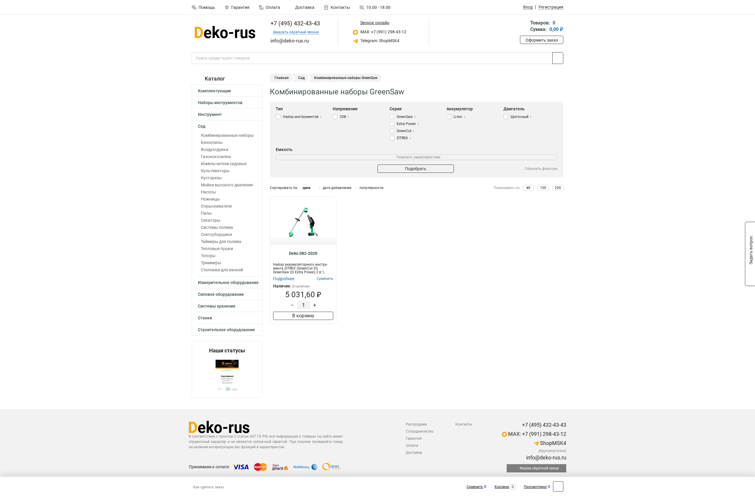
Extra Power (408, 124)
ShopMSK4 (552, 443)
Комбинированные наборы (227, 135)
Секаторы (210, 220)
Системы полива (217, 227)
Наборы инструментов (220, 102)
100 (543, 188)
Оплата (273, 7)
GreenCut (406, 131)
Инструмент (210, 114)
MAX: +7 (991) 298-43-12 (383, 31)
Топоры (208, 255)
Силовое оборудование (221, 294)
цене (306, 188)
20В (344, 117)
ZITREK (404, 138)
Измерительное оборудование (228, 282)
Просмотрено (535, 487)
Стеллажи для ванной (222, 269)
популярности (371, 188)
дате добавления (337, 188)
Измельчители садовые (224, 163)
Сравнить (475, 487)
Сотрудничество (420, 431)
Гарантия (240, 7)
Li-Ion (459, 117)
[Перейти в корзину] (524, 27)
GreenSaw (406, 117)
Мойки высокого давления (227, 185)
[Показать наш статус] (227, 375)
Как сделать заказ (208, 487)
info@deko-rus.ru (545, 457)
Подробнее (283, 278)
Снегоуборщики (216, 234)
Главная (282, 78)
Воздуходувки (214, 149)
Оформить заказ (542, 40)
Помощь (206, 7)
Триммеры (211, 262)
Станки (205, 318)
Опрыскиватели (216, 206)
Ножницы (210, 199)
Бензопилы (212, 142)
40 (528, 188)
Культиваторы (215, 170)
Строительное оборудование (226, 329)
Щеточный (521, 117)
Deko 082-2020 (303, 253)
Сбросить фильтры (541, 169)
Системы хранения (216, 306)
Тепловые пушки (217, 248)
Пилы (206, 213)
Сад (202, 126)
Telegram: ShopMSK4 (379, 40)
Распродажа (416, 424)
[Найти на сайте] (557, 58)
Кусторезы (211, 177)
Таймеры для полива (221, 241)
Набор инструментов (302, 117)
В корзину (303, 315)
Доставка (304, 7)
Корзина (502, 487)
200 (558, 188)
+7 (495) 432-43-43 (294, 23)
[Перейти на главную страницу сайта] (225, 32)
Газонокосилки (216, 156)
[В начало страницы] (558, 486)
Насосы (208, 192)
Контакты (340, 7)
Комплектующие (214, 90)
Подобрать (415, 168)
